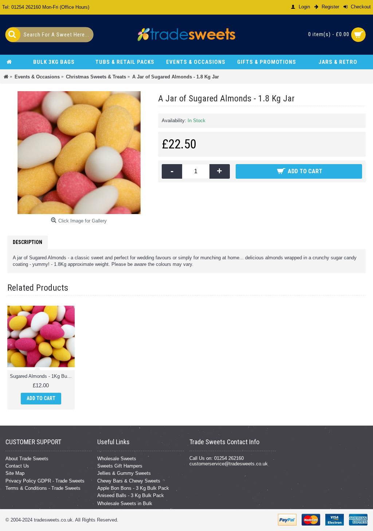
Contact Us (17, 466)
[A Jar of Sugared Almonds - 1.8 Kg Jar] (79, 152)
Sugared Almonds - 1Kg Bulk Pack (42, 376)
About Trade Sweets (26, 458)
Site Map (14, 473)
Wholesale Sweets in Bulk (124, 503)
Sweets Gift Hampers (119, 466)
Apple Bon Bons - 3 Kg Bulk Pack (133, 488)
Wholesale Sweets (116, 458)
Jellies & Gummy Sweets (124, 473)
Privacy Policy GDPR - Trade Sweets (45, 481)
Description (27, 242)
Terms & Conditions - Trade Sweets (43, 488)
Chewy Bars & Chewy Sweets (128, 481)
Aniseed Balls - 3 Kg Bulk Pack (130, 495)
